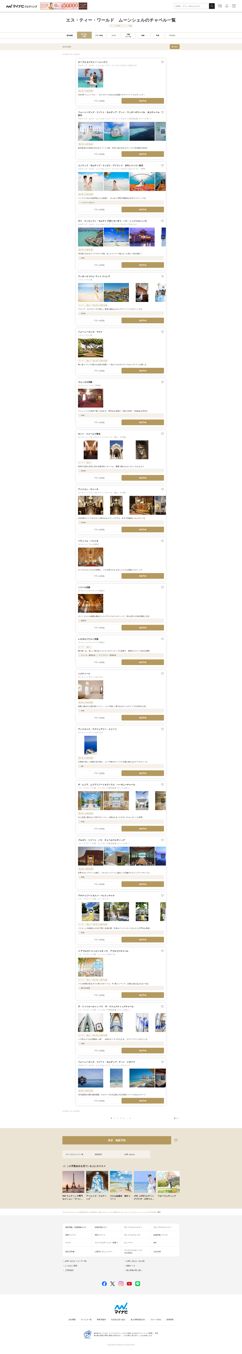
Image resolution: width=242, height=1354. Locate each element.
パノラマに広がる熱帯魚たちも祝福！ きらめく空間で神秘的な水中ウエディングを (112, 198)
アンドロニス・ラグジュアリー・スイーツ (97, 729)
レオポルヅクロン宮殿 (88, 639)
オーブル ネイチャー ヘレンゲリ (93, 62)
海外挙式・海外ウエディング (101, 1212)
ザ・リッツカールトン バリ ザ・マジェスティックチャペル (106, 1006)
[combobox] (191, 6)
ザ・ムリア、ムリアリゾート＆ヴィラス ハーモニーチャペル (106, 784)
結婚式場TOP (84, 1212)
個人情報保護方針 (138, 1319)
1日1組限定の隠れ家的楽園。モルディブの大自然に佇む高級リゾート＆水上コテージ (112, 1094)
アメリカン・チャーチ (88, 489)
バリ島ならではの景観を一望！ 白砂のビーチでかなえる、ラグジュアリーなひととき (113, 1039)
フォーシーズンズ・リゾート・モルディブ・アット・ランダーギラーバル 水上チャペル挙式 (119, 113)
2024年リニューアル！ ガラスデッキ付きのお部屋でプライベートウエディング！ (111, 95)
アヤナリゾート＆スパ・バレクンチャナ (96, 895)
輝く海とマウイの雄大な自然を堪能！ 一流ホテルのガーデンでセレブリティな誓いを (112, 364)
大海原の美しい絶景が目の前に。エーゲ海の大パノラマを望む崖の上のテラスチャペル (113, 762)
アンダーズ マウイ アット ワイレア (94, 276)
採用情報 (170, 1319)
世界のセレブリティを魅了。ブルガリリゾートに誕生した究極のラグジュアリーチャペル (113, 873)
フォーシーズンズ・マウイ (90, 332)
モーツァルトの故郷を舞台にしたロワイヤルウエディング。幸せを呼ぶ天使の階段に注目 (113, 616)
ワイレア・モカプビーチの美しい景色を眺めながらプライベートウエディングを (110, 309)
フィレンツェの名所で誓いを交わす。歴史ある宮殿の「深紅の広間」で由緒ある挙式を (113, 411)
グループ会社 (155, 1319)
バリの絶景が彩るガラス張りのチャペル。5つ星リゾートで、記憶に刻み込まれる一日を (113, 984)
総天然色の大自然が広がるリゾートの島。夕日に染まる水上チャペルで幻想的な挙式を (113, 148)
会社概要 (72, 1319)
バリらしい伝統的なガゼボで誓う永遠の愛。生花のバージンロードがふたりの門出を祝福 (113, 928)
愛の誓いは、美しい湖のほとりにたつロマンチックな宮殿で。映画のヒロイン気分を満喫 (113, 651)
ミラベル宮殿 (84, 587)
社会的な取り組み (118, 1319)
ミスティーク (84, 673)
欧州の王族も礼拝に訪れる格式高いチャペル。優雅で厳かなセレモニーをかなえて (111, 466)
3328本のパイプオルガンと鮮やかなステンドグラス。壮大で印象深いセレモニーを (111, 518)
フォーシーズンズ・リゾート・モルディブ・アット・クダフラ (106, 1062)
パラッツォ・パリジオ (88, 541)
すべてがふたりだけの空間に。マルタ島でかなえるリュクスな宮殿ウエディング (110, 570)
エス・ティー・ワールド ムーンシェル (134, 1212)
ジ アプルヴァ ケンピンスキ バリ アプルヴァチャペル (103, 951)
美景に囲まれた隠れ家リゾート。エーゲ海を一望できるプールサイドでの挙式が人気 (112, 706)
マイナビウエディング (70, 1212)
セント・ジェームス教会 (89, 433)
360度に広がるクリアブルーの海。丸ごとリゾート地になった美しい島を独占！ (110, 253)
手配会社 (116, 1212)
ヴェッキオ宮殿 (85, 382)
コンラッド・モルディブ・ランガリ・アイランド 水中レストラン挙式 (110, 165)
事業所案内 (101, 1319)
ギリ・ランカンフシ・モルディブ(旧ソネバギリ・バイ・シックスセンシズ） (113, 221)
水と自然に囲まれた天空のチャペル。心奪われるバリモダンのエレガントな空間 (110, 817)
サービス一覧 (86, 1319)
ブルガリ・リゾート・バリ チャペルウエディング (101, 840)
